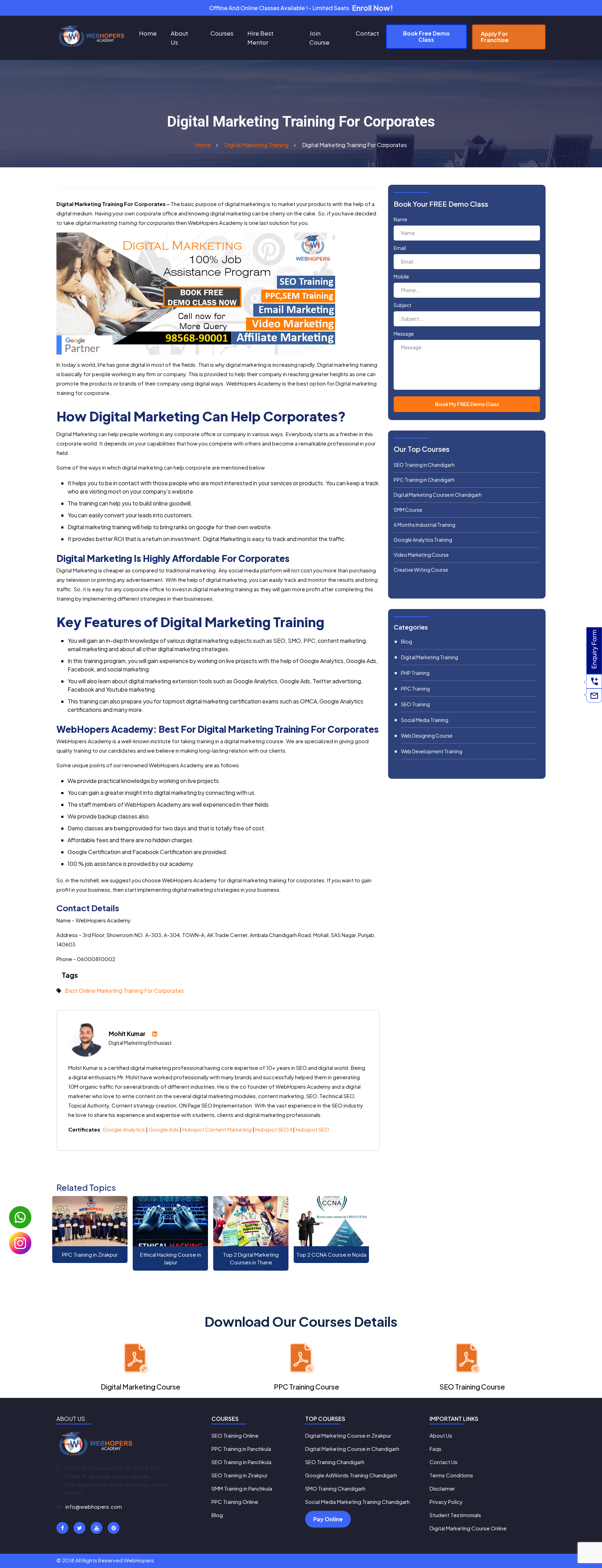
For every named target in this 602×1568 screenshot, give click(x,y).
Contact (367, 33)
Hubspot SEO (312, 1129)
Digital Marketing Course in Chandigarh (438, 495)
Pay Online (328, 1519)
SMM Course (408, 510)
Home (148, 33)
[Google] (96, 1528)
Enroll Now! (372, 7)
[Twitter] (79, 1528)
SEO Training (415, 704)
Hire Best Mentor (260, 37)
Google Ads (164, 1129)
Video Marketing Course (421, 554)
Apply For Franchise (495, 37)
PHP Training (415, 673)
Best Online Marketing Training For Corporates (124, 990)
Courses (221, 33)
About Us (179, 37)
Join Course (319, 37)
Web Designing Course (427, 735)
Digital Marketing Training (429, 657)
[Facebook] (62, 1528)
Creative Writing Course (421, 569)
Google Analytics (124, 1129)
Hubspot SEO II (273, 1129)
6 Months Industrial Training (424, 525)
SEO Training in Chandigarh (424, 465)
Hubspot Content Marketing (218, 1129)
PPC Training (415, 688)
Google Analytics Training (423, 539)
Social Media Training (424, 720)
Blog (406, 641)
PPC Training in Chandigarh (424, 480)
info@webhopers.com (93, 1506)
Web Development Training (431, 751)
